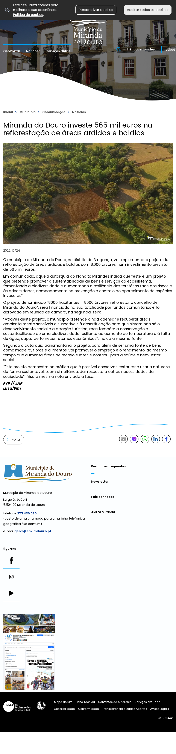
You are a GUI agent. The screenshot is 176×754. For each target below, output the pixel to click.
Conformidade (88, 709)
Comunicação (53, 112)
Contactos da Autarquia (115, 702)
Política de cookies (28, 14)
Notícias (79, 112)
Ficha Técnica (85, 702)
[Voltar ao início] (88, 22)
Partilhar (166, 439)
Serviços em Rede (147, 702)
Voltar (16, 439)
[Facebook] (11, 561)
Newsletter (100, 481)
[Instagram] (11, 577)
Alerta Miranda (103, 512)
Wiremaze (165, 717)
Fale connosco (102, 497)
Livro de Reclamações (17, 706)
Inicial (8, 112)
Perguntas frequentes (108, 466)
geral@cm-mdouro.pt (32, 531)
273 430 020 (27, 513)
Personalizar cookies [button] (96, 9)
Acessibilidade (41, 705)
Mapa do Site (63, 702)
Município (28, 112)
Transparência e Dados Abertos (124, 709)
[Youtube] (11, 593)
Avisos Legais (159, 709)
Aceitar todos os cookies (147, 9)
